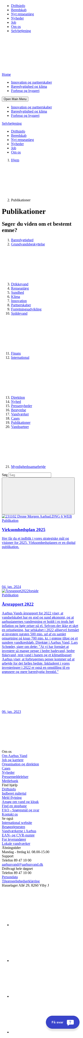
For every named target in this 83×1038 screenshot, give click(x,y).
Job (13, 22)
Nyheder (17, 18)
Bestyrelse (18, 410)
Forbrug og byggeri (25, 91)
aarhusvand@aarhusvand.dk (22, 864)
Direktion (18, 397)
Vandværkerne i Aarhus (19, 831)
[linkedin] (45, 925)
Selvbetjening (21, 31)
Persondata (10, 877)
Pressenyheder (21, 406)
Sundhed (17, 292)
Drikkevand (19, 284)
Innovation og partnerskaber (31, 82)
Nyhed (16, 402)
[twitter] (45, 996)
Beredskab (19, 10)
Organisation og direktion (20, 764)
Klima (15, 297)
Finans (16, 353)
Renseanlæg (20, 288)
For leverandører (14, 839)
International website (17, 823)
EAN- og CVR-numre (18, 835)
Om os (16, 27)
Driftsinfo (18, 6)
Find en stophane (14, 806)
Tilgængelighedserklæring (21, 881)
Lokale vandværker (16, 843)
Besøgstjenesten (13, 827)
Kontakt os (10, 814)
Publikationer (20, 422)
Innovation (19, 301)
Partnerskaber (21, 305)
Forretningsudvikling (26, 309)
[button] (15, 99)
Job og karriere (13, 760)
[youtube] (45, 1032)
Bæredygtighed (22, 240)
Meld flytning (12, 798)
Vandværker (20, 414)
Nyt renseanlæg (22, 14)
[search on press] (38, 495)
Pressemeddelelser (15, 777)
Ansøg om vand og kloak (20, 802)
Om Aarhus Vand (14, 756)
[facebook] (45, 961)
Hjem (15, 160)
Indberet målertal (14, 793)
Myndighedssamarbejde (28, 467)
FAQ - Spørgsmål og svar (20, 810)
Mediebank (10, 781)
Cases (15, 418)
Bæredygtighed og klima (29, 86)
